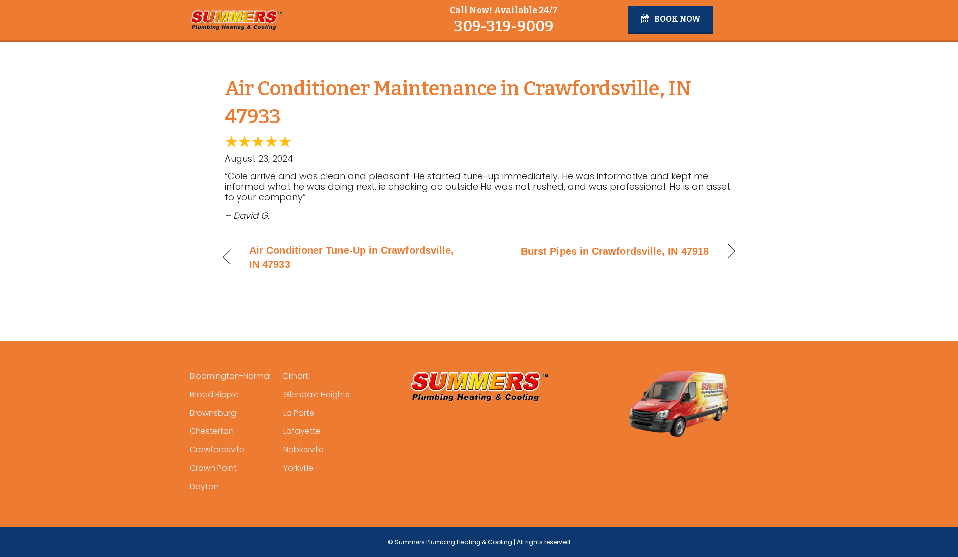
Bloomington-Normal (230, 376)
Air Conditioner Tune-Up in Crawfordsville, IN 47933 (351, 257)
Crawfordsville (217, 449)
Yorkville (298, 468)
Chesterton (212, 431)
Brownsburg (213, 412)
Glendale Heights (316, 394)
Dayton (204, 486)
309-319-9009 (503, 26)
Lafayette (302, 431)
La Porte (298, 412)
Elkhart (295, 376)
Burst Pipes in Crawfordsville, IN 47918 (615, 251)
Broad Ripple (214, 394)
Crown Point (213, 468)
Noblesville (303, 449)
